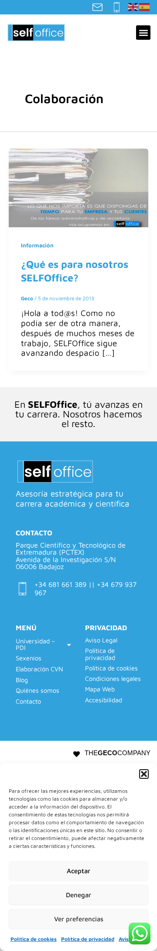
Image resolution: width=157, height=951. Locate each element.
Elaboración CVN (39, 669)
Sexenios (28, 658)
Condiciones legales (113, 678)
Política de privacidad (87, 939)
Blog (22, 680)
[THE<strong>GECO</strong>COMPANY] (76, 754)
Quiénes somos (37, 690)
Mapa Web (100, 689)
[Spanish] (144, 6)
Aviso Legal (101, 640)
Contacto (28, 701)
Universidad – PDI (35, 644)
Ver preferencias (78, 919)
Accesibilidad (103, 700)
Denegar (78, 895)
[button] (144, 774)
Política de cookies (33, 939)
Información (37, 245)
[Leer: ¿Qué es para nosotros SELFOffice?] (78, 187)
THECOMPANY (117, 753)
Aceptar (78, 871)
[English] (133, 6)
